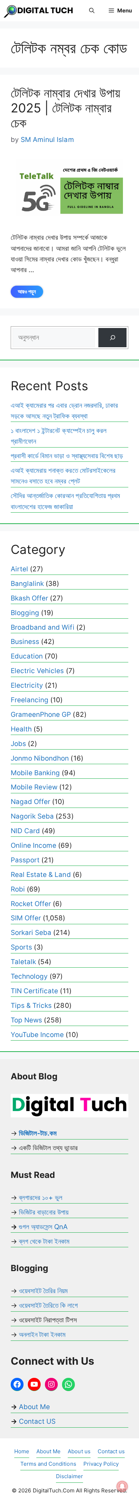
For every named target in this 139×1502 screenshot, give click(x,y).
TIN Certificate (34, 991)
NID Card (25, 831)
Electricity (27, 685)
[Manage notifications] (122, 1486)
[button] (92, 10)
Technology (29, 976)
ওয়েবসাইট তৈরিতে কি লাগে (48, 1305)
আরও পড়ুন (27, 291)
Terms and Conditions (48, 1463)
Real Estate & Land (41, 875)
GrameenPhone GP (41, 714)
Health (21, 729)
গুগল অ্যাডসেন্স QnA (43, 1227)
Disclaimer (69, 1476)
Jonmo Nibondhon (40, 758)
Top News (26, 1020)
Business (25, 642)
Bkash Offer (29, 598)
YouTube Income (37, 1035)
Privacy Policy (101, 1463)
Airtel (19, 569)
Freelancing (29, 700)
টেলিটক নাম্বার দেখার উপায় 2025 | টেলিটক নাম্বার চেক (65, 107)
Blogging (25, 613)
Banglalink (27, 584)
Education (27, 656)
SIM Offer (26, 918)
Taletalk (23, 962)
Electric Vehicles (37, 671)
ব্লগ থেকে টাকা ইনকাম (44, 1241)
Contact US (37, 1421)
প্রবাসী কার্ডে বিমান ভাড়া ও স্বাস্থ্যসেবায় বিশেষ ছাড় (67, 456)
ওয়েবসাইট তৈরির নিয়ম (43, 1291)
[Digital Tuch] (39, 10)
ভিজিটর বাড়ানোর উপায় (43, 1212)
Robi (18, 889)
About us (79, 1451)
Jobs (18, 744)
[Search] (112, 337)
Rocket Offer (31, 904)
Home (21, 1451)
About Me (33, 1407)
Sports (21, 947)
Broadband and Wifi (42, 627)
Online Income (33, 845)
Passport (25, 860)
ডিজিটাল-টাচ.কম (38, 1133)
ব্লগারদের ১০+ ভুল (40, 1198)
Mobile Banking (35, 773)
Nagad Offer (30, 802)
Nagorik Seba (32, 816)
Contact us (111, 1451)
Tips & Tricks (31, 1005)
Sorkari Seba (31, 933)
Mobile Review (34, 787)
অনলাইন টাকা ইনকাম (42, 1335)
